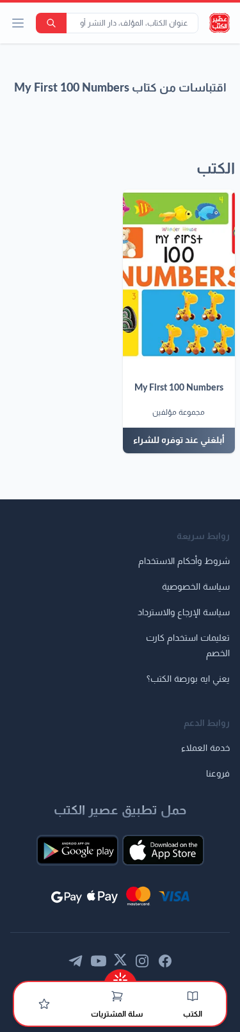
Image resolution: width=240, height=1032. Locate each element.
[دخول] (44, 1003)
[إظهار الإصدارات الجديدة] (120, 976)
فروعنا (218, 774)
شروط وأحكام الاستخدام (184, 561)
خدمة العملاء (205, 748)
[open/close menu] (18, 23)
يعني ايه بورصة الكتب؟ (188, 679)
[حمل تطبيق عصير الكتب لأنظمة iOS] (163, 850)
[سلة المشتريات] (117, 996)
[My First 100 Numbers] (179, 274)
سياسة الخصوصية (196, 587)
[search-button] (51, 23)
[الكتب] (192, 996)
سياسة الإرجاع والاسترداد (184, 612)
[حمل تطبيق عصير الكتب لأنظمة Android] (77, 850)
